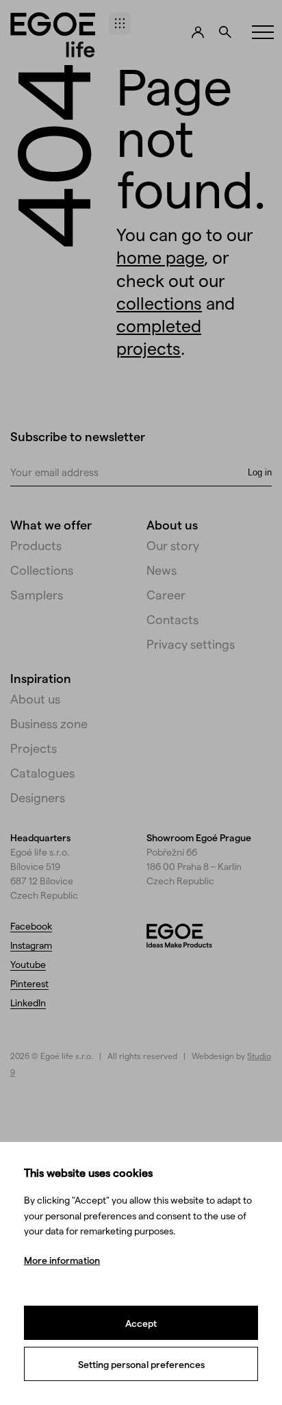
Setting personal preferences (141, 1364)
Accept (141, 1323)
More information (62, 1260)
